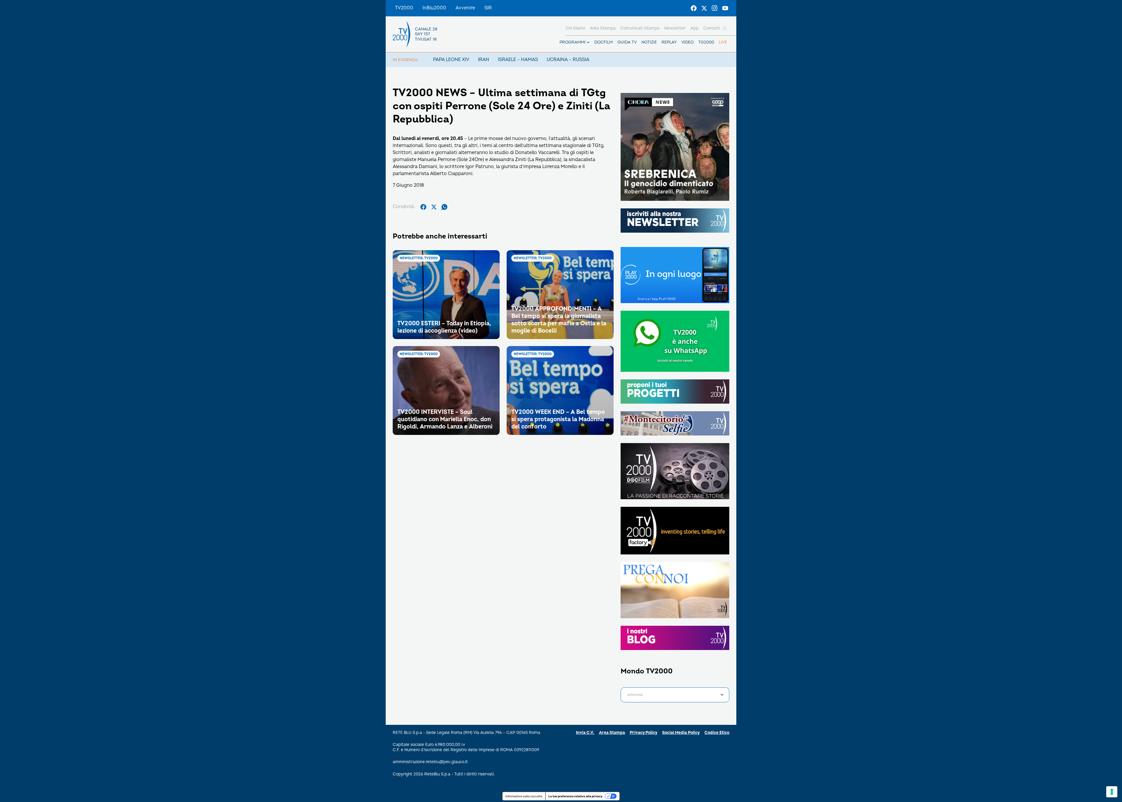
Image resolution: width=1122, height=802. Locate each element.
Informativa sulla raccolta (523, 796)
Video (687, 42)
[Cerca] (724, 28)
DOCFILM (603, 42)
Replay (669, 42)
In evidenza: (405, 59)
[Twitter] (704, 8)
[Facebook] (694, 8)
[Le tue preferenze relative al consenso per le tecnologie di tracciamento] (1111, 791)
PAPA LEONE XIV (451, 60)
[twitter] (434, 207)
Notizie (649, 42)
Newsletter (675, 28)
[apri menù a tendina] (588, 42)
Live (723, 42)
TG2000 (706, 42)
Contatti (711, 28)
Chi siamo (575, 28)
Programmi (573, 42)
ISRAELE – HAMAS (518, 60)
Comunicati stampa (639, 28)
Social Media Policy (681, 732)
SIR (488, 8)
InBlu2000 (434, 8)
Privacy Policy (643, 732)
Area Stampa (612, 732)
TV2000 (404, 8)
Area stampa (603, 28)
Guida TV (627, 42)
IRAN (483, 60)
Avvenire (465, 8)
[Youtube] (725, 8)
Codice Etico (716, 732)
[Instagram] (715, 8)
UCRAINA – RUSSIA (568, 60)
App (694, 28)
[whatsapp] (444, 207)
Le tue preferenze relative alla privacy (575, 796)
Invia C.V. (585, 732)
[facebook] (423, 207)
